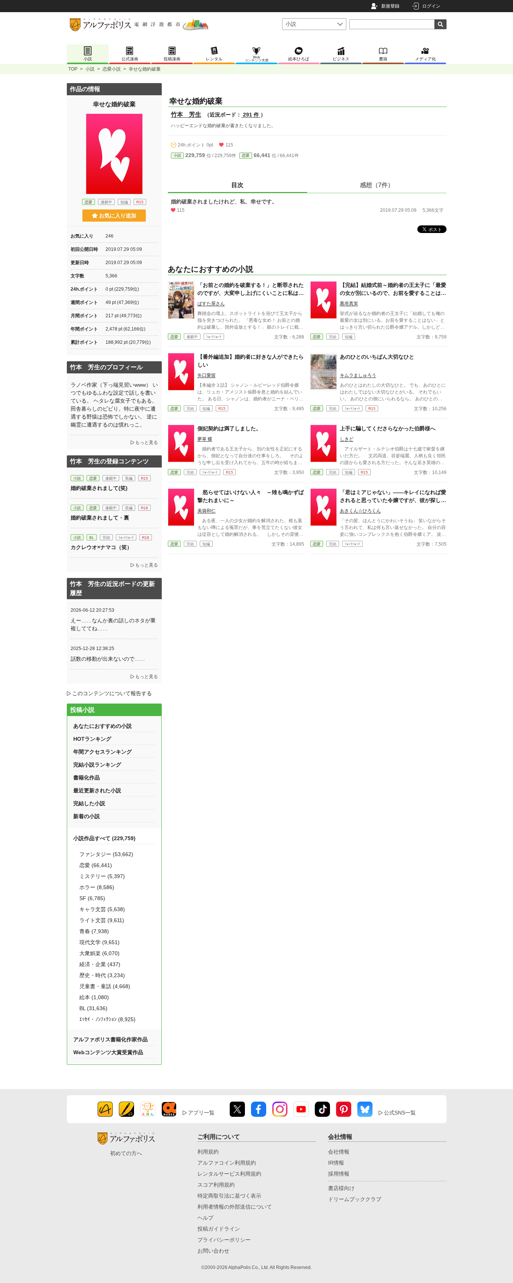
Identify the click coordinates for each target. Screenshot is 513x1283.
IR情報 (336, 1163)
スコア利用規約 (216, 1185)
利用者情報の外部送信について (234, 1207)
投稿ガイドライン (218, 1229)
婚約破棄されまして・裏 (100, 518)
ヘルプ (205, 1218)
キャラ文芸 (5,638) (102, 909)
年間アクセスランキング (102, 752)
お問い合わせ (213, 1251)
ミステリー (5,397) (102, 876)
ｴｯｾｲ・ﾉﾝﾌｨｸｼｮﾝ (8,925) (107, 1019)
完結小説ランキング (97, 765)
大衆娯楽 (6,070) (99, 953)
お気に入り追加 (117, 216)
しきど (347, 439)
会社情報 (338, 1152)
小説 (90, 69)
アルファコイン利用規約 (226, 1163)
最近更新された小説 (97, 790)
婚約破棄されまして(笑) (99, 488)
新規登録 (390, 6)
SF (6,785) (92, 898)
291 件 (251, 115)
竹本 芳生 (186, 114)
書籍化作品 (86, 778)
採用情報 (338, 1174)
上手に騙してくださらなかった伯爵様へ (388, 428)
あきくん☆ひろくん (360, 510)
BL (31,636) (93, 1008)
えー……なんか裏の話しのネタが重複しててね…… (113, 624)
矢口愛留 (206, 375)
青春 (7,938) (94, 931)
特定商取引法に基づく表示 (229, 1196)
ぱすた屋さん (211, 303)
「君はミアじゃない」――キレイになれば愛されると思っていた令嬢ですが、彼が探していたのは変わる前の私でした (393, 500)
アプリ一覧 (201, 1113)
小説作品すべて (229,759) (104, 838)
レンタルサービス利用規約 (229, 1174)
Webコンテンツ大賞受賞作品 (108, 1052)
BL (91, 537)
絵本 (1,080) (94, 997)
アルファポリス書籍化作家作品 (110, 1039)
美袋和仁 (206, 510)
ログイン (431, 6)
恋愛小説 (112, 69)
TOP (72, 69)
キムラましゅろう (358, 375)
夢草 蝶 (204, 439)
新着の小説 (86, 816)
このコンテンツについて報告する (112, 693)
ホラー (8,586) (96, 887)
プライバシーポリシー (224, 1240)
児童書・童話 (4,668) (104, 986)
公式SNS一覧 (400, 1113)
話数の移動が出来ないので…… (108, 659)
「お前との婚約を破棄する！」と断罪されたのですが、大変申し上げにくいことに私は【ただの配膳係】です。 (250, 293)
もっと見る (146, 442)
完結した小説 (89, 803)
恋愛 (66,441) (95, 865)
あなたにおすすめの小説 (102, 726)
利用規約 (208, 1152)
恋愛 (245, 155)
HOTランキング (92, 739)
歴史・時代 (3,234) (102, 975)
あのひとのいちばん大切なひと (377, 357)
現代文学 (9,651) (99, 942)
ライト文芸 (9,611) (101, 920)
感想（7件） (377, 185)
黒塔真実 (349, 303)
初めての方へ (126, 1153)
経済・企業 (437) (99, 964)
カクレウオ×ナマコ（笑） (101, 547)
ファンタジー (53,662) (106, 854)
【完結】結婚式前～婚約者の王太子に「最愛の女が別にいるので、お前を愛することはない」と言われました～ (393, 293)
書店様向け (341, 1188)
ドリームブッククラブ (354, 1199)
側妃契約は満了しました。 (229, 428)
